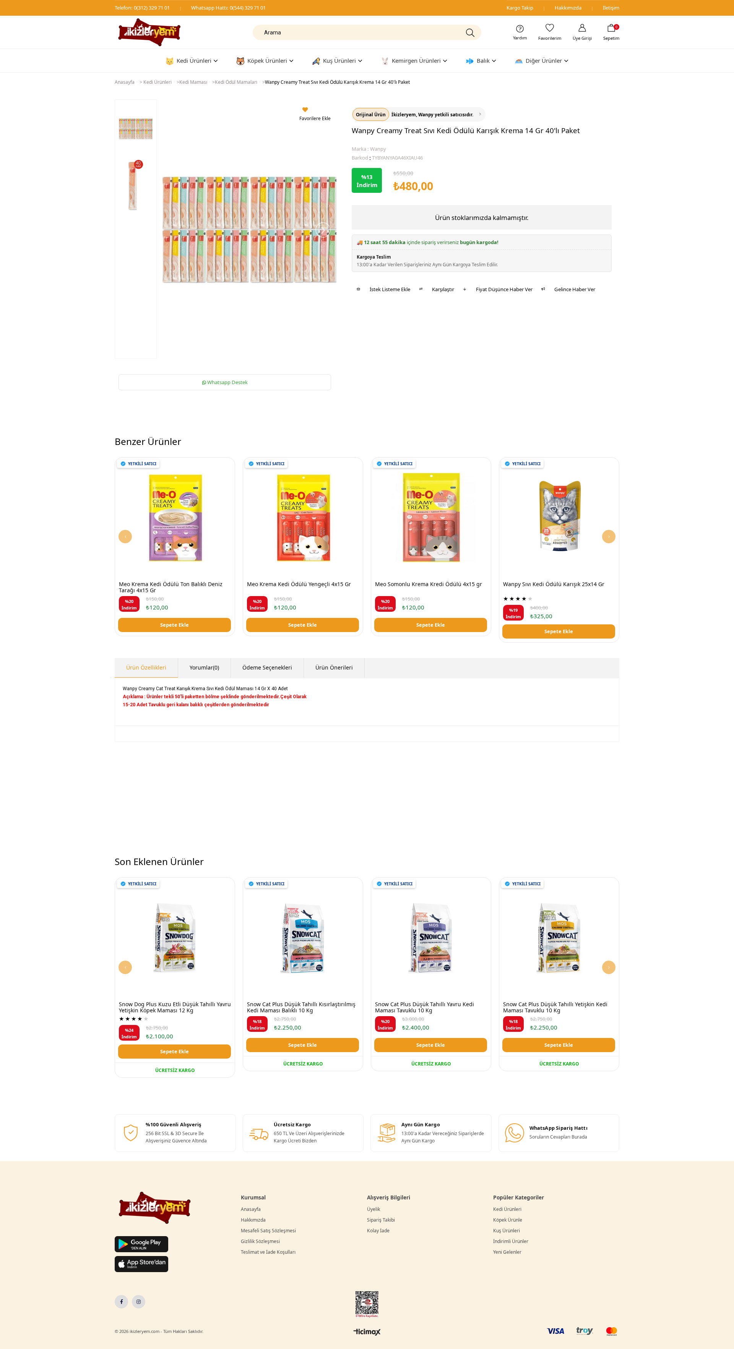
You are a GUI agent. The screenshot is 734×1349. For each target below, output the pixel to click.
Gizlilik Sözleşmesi (260, 1241)
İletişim (611, 7)
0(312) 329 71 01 (152, 7)
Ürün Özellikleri (146, 667)
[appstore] (141, 1264)
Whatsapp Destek (227, 382)
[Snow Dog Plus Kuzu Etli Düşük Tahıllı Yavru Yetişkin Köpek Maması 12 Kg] (175, 937)
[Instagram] (138, 1301)
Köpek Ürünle (507, 1220)
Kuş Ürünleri (506, 1230)
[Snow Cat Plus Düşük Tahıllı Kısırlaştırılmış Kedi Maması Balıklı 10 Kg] (303, 937)
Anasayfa (251, 1209)
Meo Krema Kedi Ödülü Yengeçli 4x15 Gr (299, 584)
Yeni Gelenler (507, 1252)
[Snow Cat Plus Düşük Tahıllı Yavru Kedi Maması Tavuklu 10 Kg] (431, 937)
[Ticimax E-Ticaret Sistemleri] (367, 1332)
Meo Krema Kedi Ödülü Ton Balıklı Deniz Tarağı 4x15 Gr (170, 587)
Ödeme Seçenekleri (267, 667)
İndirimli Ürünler (510, 1241)
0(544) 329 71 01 (248, 7)
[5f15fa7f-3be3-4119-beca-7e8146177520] (155, 1208)
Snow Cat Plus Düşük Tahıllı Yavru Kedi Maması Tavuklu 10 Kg (424, 1007)
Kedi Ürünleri (507, 1209)
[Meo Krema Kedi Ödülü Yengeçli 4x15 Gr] (303, 517)
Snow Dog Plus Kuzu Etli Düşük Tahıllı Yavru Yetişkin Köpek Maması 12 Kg (175, 1007)
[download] (367, 1304)
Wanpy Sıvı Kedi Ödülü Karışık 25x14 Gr (553, 584)
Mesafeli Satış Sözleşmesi (268, 1230)
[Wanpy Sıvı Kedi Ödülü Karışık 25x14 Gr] (559, 517)
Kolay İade (378, 1230)
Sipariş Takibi (381, 1220)
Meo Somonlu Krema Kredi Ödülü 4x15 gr (428, 584)
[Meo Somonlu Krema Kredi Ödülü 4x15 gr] (431, 517)
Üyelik (373, 1209)
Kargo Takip (520, 7)
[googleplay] (141, 1244)
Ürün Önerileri (334, 667)
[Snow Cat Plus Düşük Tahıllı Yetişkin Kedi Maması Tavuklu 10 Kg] (559, 937)
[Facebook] (121, 1301)
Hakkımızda (568, 7)
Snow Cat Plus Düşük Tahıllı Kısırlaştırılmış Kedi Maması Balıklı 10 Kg (301, 1007)
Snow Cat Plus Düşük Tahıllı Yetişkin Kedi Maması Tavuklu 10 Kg (555, 1007)
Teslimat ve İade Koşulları (268, 1252)
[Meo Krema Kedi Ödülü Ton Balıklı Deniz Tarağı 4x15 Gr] (175, 517)
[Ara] (469, 32)
